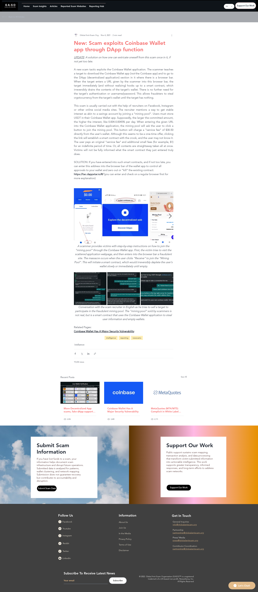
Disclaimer (124, 550)
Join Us (122, 527)
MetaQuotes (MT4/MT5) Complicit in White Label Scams (165, 410)
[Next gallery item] (170, 216)
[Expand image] (88, 216)
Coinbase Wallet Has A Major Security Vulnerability (123, 410)
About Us (123, 522)
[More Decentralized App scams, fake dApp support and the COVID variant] (80, 393)
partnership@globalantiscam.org (188, 532)
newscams (137, 338)
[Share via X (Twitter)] (81, 353)
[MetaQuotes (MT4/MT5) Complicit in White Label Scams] (167, 393)
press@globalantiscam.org (185, 540)
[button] (39, 5)
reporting (124, 338)
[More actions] (171, 35)
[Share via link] (95, 353)
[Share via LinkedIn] (88, 353)
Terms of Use (125, 544)
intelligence (111, 338)
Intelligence (79, 344)
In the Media (125, 533)
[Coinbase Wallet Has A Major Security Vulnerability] (123, 393)
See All (184, 377)
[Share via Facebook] (75, 353)
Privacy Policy (125, 539)
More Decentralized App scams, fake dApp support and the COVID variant (78, 410)
